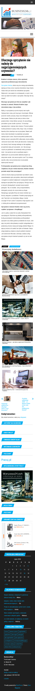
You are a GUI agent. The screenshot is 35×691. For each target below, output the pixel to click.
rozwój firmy (18, 644)
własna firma (8, 647)
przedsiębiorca (8, 641)
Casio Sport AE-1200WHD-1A (22, 534)
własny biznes (17, 647)
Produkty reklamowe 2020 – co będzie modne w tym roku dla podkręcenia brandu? (26, 404)
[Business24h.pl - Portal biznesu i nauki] (17, 12)
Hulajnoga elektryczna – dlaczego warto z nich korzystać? (5, 407)
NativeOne (17, 394)
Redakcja (20, 75)
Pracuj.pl (6, 460)
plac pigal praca (19, 637)
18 (24, 573)
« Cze (6, 584)
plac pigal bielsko (9, 637)
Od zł (18, 527)
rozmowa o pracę (9, 644)
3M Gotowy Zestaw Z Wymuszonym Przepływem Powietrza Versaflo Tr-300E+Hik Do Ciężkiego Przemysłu (22, 542)
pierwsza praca (14, 631)
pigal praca (7, 634)
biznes (6, 631)
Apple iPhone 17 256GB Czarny (22, 525)
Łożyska (6, 678)
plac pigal (14, 634)
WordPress (19, 685)
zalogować (23, 417)
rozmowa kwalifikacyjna (20, 641)
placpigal (20, 634)
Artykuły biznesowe (15, 246)
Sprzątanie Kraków (6, 85)
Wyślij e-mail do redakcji (11, 672)
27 (5, 581)
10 (20, 569)
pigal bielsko (22, 631)
